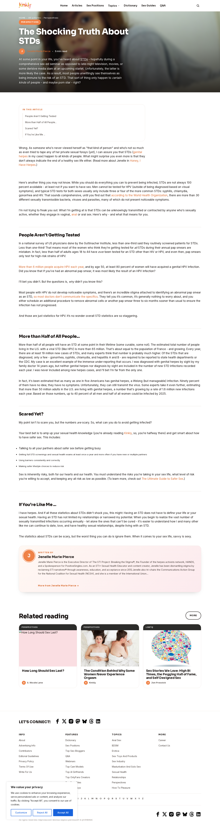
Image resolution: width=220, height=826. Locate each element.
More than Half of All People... (41, 122)
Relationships (119, 777)
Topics (112, 5)
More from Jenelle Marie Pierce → (58, 585)
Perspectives (51, 18)
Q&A (163, 5)
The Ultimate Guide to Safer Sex (162, 478)
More (193, 615)
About (22, 740)
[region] (41, 801)
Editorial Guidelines (29, 756)
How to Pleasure (121, 787)
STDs (84, 59)
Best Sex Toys (73, 787)
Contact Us (164, 745)
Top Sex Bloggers (75, 750)
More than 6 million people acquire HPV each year (51, 266)
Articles (77, 5)
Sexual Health (119, 772)
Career (162, 740)
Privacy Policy (26, 761)
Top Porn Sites (73, 782)
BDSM (115, 745)
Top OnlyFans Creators (77, 777)
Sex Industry (118, 761)
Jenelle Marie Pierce (38, 51)
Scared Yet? (31, 128)
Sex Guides (148, 5)
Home (64, 5)
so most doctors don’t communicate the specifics (66, 296)
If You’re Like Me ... (35, 134)
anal (74, 214)
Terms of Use (26, 766)
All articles (34, 18)
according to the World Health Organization (139, 195)
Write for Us (25, 772)
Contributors (25, 750)
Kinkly (128, 433)
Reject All (42, 812)
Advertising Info (27, 745)
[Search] (198, 5)
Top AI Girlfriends (74, 772)
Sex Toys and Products (124, 756)
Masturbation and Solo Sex (126, 766)
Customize (21, 812)
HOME (22, 18)
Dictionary (130, 5)
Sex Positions (95, 5)
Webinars (70, 761)
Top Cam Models (74, 766)
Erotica (115, 750)
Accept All (63, 812)
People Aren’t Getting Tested (40, 116)
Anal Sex (116, 740)
